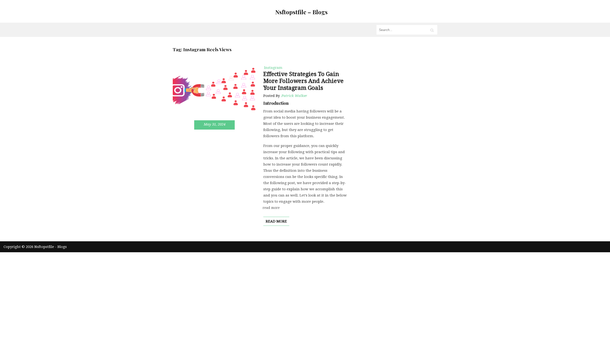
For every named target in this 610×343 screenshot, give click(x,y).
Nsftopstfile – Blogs (301, 12)
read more (276, 221)
